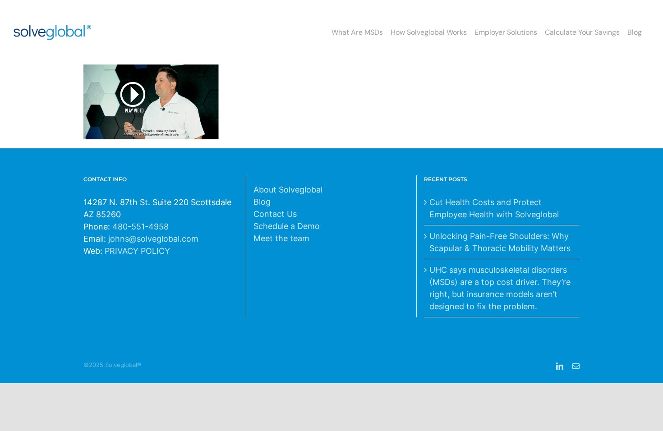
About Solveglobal (287, 189)
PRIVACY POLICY (137, 251)
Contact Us (275, 214)
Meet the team (281, 238)
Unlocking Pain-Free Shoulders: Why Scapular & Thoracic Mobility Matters (500, 242)
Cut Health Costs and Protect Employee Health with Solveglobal (494, 208)
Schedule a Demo (286, 226)
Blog (262, 201)
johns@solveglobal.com (153, 238)
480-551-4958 (140, 226)
